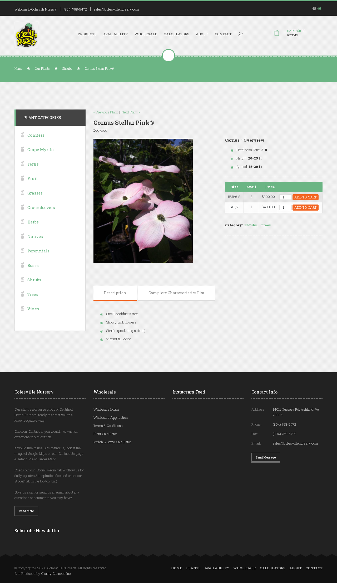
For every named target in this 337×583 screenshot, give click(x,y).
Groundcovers (41, 207)
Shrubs (67, 68)
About (202, 34)
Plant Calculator (105, 433)
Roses (33, 265)
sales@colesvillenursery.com (116, 9)
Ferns (33, 164)
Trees (266, 225)
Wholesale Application (110, 417)
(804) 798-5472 (75, 9)
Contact (223, 34)
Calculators (176, 34)
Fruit (32, 178)
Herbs (33, 222)
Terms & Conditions (108, 425)
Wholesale (146, 34)
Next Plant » (131, 112)
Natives (35, 236)
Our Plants (42, 68)
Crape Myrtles (41, 149)
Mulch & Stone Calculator (112, 442)
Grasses (35, 193)
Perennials (38, 250)
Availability (115, 34)
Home (18, 68)
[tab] (115, 293)
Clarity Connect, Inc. (56, 573)
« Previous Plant (105, 112)
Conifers (35, 135)
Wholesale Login (106, 409)
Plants (193, 568)
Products (87, 34)
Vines (33, 308)
